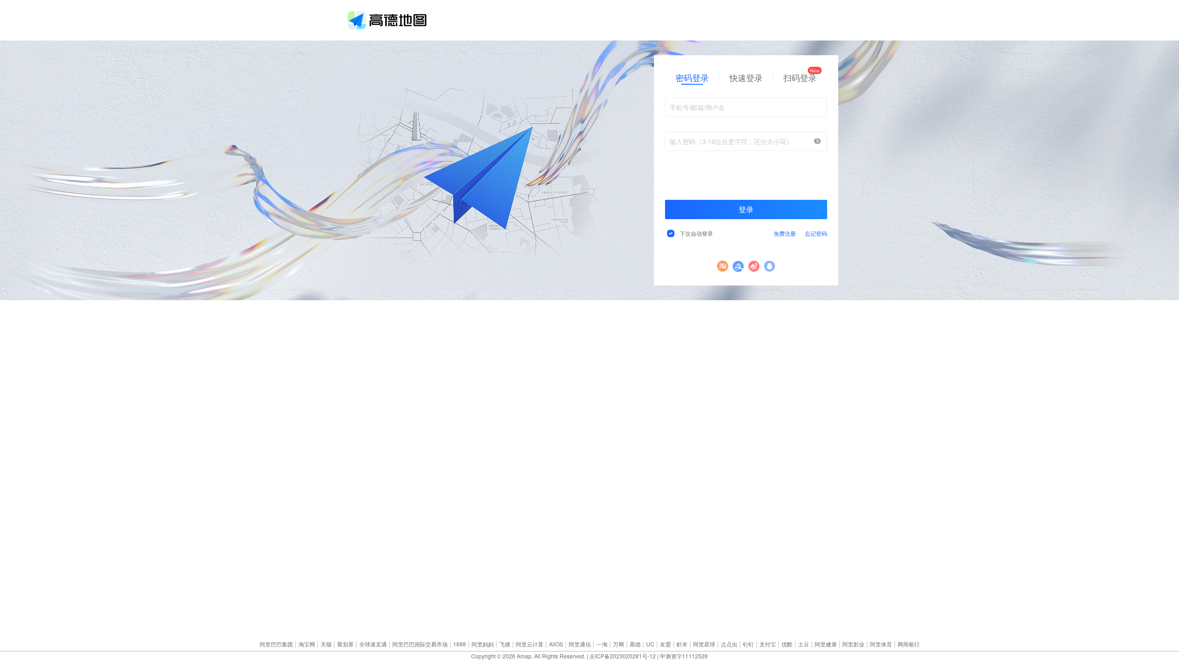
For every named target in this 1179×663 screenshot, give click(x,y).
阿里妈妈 (483, 644)
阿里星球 (704, 644)
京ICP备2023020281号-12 (623, 656)
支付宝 (738, 266)
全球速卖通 (373, 644)
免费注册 (785, 233)
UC (650, 644)
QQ (770, 266)
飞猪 (504, 644)
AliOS (556, 644)
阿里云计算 (529, 644)
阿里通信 (580, 644)
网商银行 (909, 644)
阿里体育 (881, 644)
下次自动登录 (696, 233)
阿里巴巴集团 (276, 644)
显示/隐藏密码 (817, 141)
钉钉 (748, 644)
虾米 (682, 644)
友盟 (665, 644)
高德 (635, 644)
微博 (754, 266)
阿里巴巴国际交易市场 (420, 644)
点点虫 (729, 644)
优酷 (787, 644)
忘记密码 (816, 233)
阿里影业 (853, 644)
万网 (618, 644)
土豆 (803, 644)
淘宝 (723, 266)
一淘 (601, 644)
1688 (459, 644)
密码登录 (692, 77)
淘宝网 (306, 644)
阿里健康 (826, 644)
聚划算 (345, 644)
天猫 (326, 644)
